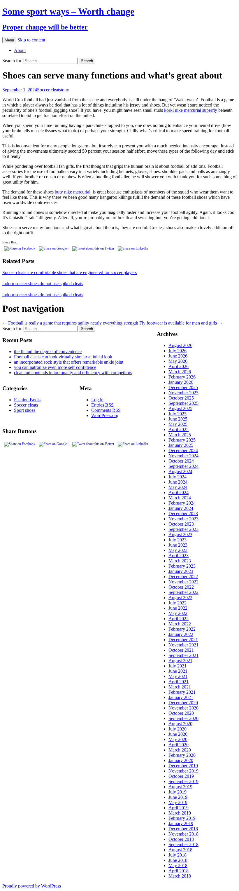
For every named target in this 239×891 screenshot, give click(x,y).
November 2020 (183, 707)
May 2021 (177, 676)
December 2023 (183, 513)
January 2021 (180, 697)
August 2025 (180, 408)
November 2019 (183, 770)
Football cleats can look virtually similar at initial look (63, 356)
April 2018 (178, 870)
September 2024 (183, 466)
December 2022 (183, 576)
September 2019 (183, 781)
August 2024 (180, 471)
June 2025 (177, 418)
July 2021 (177, 665)
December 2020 (183, 702)
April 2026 (178, 366)
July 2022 (177, 602)
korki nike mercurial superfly (190, 110)
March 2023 (179, 560)
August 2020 (180, 723)
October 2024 (181, 460)
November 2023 (183, 518)
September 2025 (183, 403)
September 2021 (183, 655)
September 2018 (183, 844)
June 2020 (177, 734)
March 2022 (179, 623)
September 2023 (183, 529)
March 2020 (179, 749)
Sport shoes (24, 410)
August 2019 (180, 786)
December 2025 (183, 387)
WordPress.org (104, 415)
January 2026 (180, 382)
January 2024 (180, 508)
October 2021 (181, 650)
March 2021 (179, 686)
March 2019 (179, 812)
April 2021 (178, 681)
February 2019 (182, 818)
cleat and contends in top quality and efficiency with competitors (73, 372)
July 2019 (177, 791)
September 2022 (183, 592)
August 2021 (180, 660)
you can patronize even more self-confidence (55, 367)
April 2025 (178, 429)
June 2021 (177, 671)
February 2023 (182, 566)
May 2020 (177, 739)
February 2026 (182, 376)
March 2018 (179, 875)
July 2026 (177, 350)
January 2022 (180, 634)
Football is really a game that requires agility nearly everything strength (70, 322)
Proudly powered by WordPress (31, 885)
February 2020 (182, 755)
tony (65, 89)
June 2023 (177, 545)
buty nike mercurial (72, 191)
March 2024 (179, 497)
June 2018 (177, 860)
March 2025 (179, 434)
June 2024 (177, 481)
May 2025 (177, 424)
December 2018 (183, 828)
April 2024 (178, 492)
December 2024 (183, 450)
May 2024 (177, 487)
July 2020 (177, 728)
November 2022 (183, 581)
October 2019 (181, 776)
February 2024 (182, 503)
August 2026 (180, 345)
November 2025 (183, 392)
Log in (97, 399)
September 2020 (183, 718)
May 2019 (177, 802)
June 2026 (177, 355)
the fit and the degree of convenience (48, 351)
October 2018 (181, 839)
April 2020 (178, 744)
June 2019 (177, 797)
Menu (9, 40)
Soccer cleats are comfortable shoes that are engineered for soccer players (69, 272)
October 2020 (181, 713)
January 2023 (180, 571)
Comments (106, 410)
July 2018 (177, 854)
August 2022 (180, 597)
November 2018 (183, 833)
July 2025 (177, 413)
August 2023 (180, 534)
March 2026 (179, 371)
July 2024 (177, 476)
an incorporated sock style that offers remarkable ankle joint (68, 362)
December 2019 (183, 765)
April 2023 (178, 555)
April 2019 (178, 807)
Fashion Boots (27, 399)
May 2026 (177, 361)
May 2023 (177, 550)
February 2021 (182, 692)
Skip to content (31, 39)
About (20, 50)
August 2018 (180, 849)
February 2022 (182, 629)
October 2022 (181, 587)
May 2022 (177, 613)
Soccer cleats (49, 89)
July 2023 (177, 539)
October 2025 (181, 397)
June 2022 (177, 608)
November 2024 (183, 455)
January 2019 (180, 823)
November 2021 (183, 644)
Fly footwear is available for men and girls (181, 322)
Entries (102, 404)
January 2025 (180, 445)
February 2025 (182, 439)
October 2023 (181, 524)
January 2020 (180, 760)
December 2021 (183, 639)
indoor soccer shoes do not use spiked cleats (42, 283)
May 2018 (177, 865)
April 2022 (178, 618)
